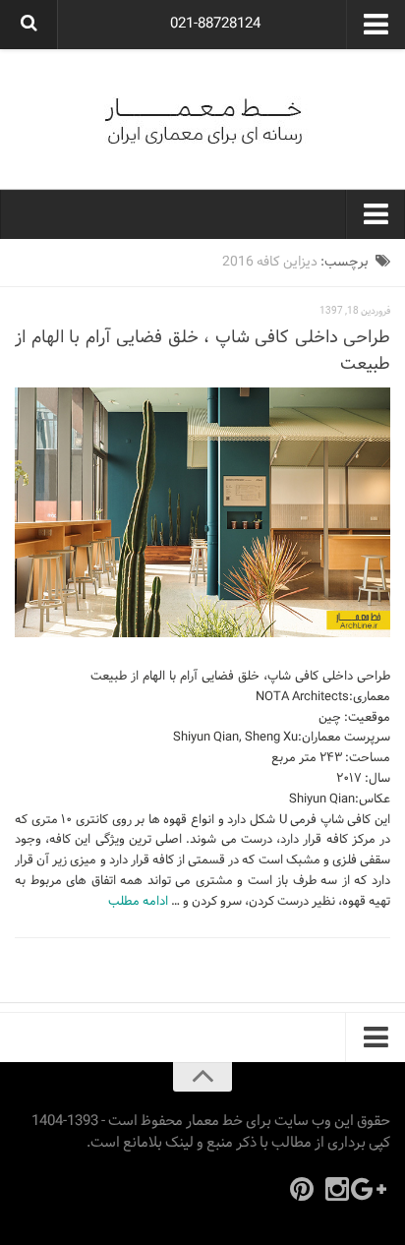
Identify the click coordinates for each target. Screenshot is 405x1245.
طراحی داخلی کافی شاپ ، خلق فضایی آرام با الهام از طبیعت (202, 351)
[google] (372, 1189)
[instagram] (337, 1189)
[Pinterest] (302, 1189)
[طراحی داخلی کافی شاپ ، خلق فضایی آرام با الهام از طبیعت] (202, 512)
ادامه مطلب (138, 902)
